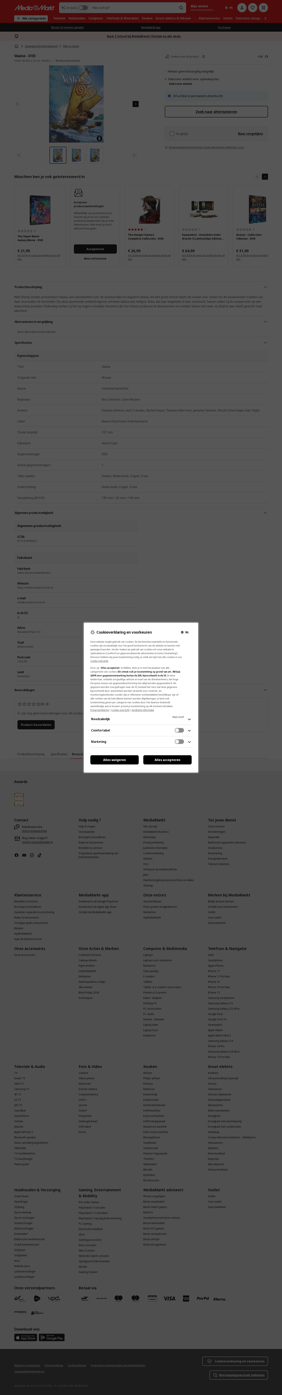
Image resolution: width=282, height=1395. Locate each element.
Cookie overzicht (120, 710)
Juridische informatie (143, 710)
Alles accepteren (167, 760)
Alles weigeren (114, 760)
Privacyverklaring (99, 710)
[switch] (179, 730)
